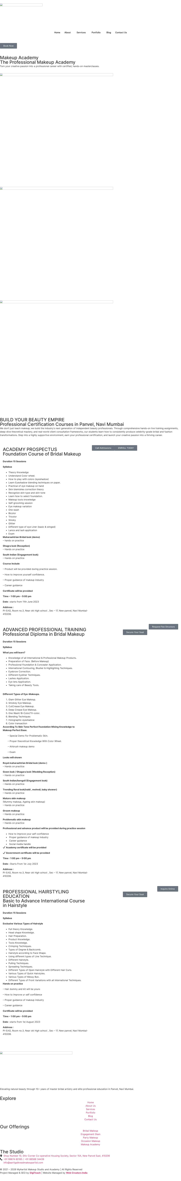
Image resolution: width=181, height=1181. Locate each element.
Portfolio (96, 32)
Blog (108, 32)
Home (57, 32)
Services (81, 32)
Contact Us (121, 32)
